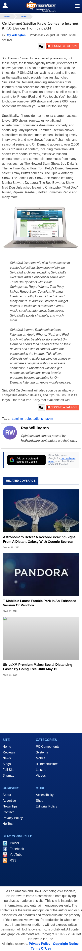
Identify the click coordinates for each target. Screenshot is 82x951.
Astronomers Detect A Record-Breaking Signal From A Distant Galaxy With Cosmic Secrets (39, 539)
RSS (13, 860)
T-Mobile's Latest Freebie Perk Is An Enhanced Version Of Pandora (39, 603)
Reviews (9, 752)
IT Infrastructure (47, 764)
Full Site (8, 769)
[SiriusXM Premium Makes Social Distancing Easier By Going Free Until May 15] (41, 638)
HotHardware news (61, 459)
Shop (39, 800)
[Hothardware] (41, 6)
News (24, 17)
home (7, 17)
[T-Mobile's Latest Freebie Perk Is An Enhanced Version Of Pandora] (41, 574)
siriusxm (47, 418)
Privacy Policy (13, 818)
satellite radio (21, 418)
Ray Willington (35, 428)
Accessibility (45, 795)
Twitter (14, 843)
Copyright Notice (66, 943)
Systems (42, 752)
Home (7, 746)
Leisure (41, 769)
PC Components (47, 746)
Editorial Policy (46, 806)
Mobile (40, 758)
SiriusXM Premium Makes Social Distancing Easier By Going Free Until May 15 (37, 667)
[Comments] (41, 46)
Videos (41, 775)
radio (36, 418)
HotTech (8, 823)
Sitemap (8, 775)
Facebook (17, 849)
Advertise (9, 800)
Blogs (7, 764)
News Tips (10, 806)
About (7, 795)
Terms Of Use (41, 948)
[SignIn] (7, 5)
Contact (8, 812)
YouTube (16, 854)
